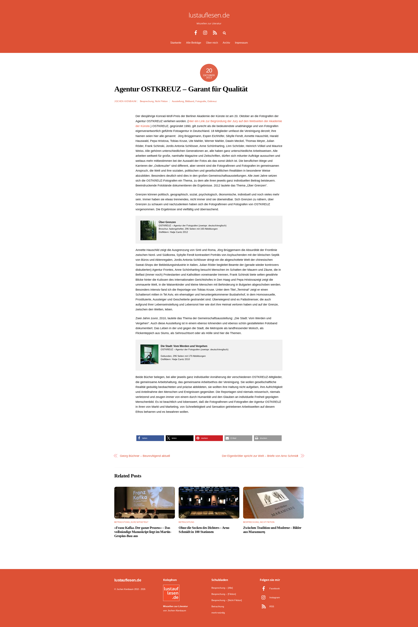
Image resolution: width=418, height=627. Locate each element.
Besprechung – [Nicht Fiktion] (226, 600)
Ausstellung (178, 101)
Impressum (241, 42)
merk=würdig (218, 612)
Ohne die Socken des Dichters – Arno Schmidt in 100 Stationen (204, 530)
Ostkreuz (212, 101)
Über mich (212, 42)
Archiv (226, 42)
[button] (150, 438)
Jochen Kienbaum (125, 101)
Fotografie (200, 101)
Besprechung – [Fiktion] (223, 594)
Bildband (189, 101)
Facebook (274, 588)
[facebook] (196, 32)
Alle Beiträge (193, 42)
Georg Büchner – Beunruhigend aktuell (145, 456)
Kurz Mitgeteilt (139, 522)
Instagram (274, 597)
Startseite (175, 42)
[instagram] (205, 32)
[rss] (215, 32)
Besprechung (147, 101)
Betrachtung (122, 522)
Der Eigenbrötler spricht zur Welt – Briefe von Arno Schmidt (260, 456)
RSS (271, 606)
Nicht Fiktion (161, 101)
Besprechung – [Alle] (222, 588)
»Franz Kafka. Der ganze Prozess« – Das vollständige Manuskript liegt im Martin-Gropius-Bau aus (142, 532)
